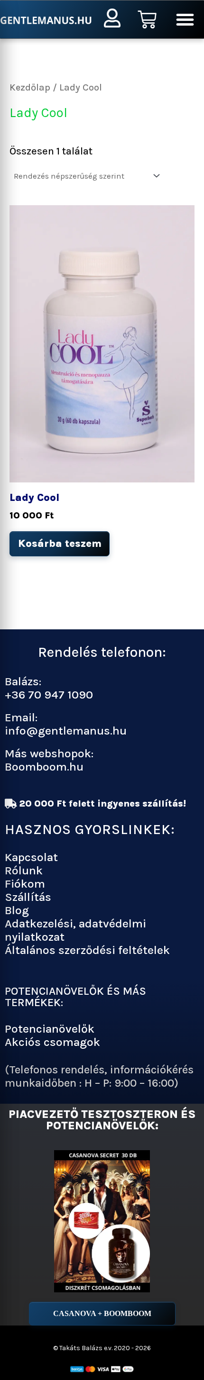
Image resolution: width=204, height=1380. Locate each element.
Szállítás (28, 897)
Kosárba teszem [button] (60, 543)
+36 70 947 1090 (49, 694)
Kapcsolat (31, 857)
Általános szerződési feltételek (87, 950)
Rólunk (24, 870)
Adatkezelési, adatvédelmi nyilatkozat (75, 930)
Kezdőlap (29, 87)
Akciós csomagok (52, 1042)
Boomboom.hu (44, 766)
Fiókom (25, 883)
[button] (185, 19)
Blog (17, 910)
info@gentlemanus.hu (66, 730)
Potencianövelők (49, 1028)
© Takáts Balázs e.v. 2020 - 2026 (102, 1348)
